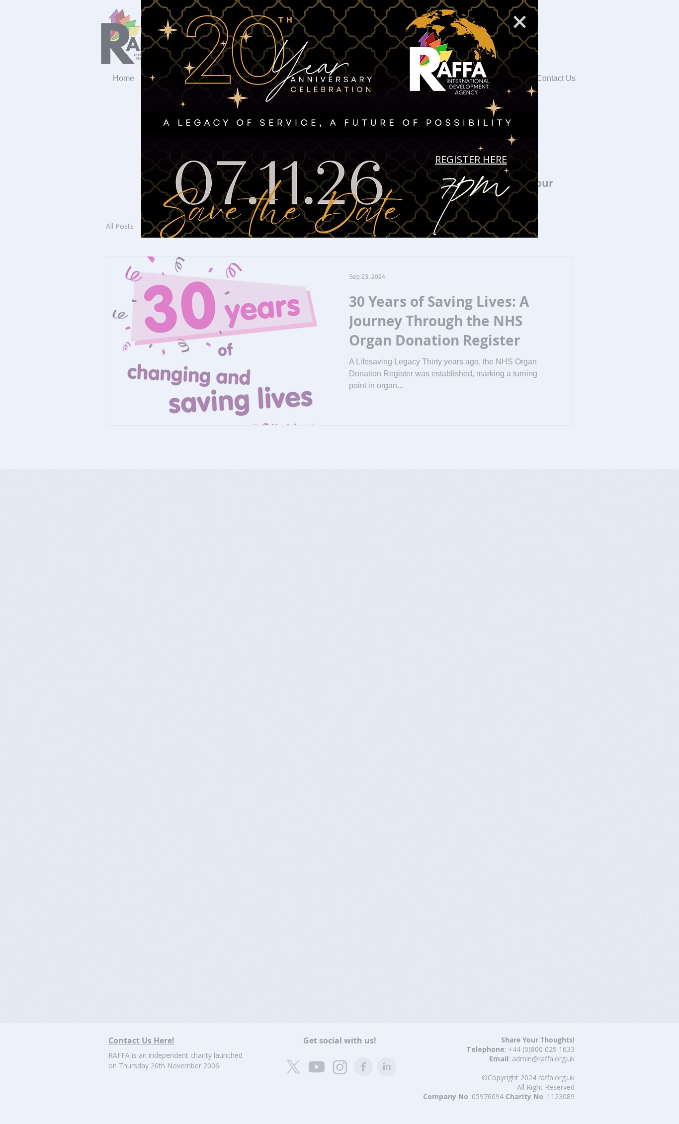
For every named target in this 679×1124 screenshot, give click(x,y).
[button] (519, 21)
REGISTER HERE (471, 159)
